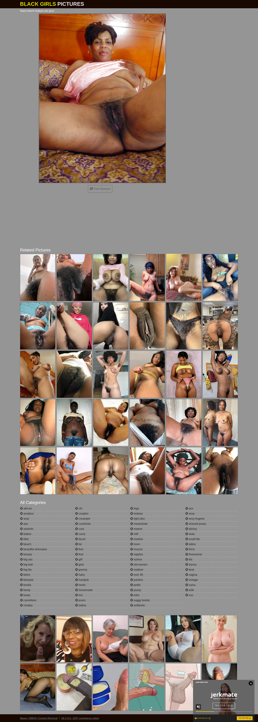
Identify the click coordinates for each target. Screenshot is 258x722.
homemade (85, 590)
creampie (84, 518)
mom (136, 544)
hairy (81, 574)
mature (137, 528)
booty (26, 590)
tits (190, 559)
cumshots (84, 523)
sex (190, 508)
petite (137, 584)
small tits (194, 539)
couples (83, 513)
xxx (190, 595)
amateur (28, 513)
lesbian (138, 513)
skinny (192, 528)
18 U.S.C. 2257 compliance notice (80, 718)
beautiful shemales (35, 549)
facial (81, 539)
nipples (138, 554)
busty (26, 595)
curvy (81, 533)
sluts (191, 533)
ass (25, 523)
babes (27, 533)
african (27, 508)
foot (80, 554)
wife (191, 590)
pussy (137, 590)
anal (26, 518)
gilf (80, 559)
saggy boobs (141, 600)
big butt (28, 564)
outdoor (138, 569)
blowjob (28, 579)
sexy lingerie (196, 518)
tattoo (192, 544)
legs (136, 508)
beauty (27, 554)
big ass (27, 559)
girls (81, 564)
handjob (83, 579)
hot (80, 595)
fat (80, 544)
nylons (137, 559)
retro (136, 595)
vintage (193, 579)
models (138, 539)
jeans (81, 600)
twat (191, 569)
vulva (192, 584)
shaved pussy (197, 523)
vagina (192, 574)
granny (82, 569)
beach (27, 544)
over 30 (138, 574)
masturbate (140, 523)
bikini (26, 574)
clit (80, 508)
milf (135, 533)
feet (80, 549)
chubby (28, 605)
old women (140, 564)
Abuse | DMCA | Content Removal (39, 718)
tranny (192, 564)
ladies (82, 605)
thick (191, 549)
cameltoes (29, 600)
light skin (139, 518)
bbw (26, 539)
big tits (27, 569)
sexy (191, 513)
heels (81, 584)
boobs (27, 584)
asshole (28, 528)
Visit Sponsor (101, 188)
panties (138, 579)
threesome (195, 554)
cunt (81, 528)
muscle (138, 549)
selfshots (139, 605)
